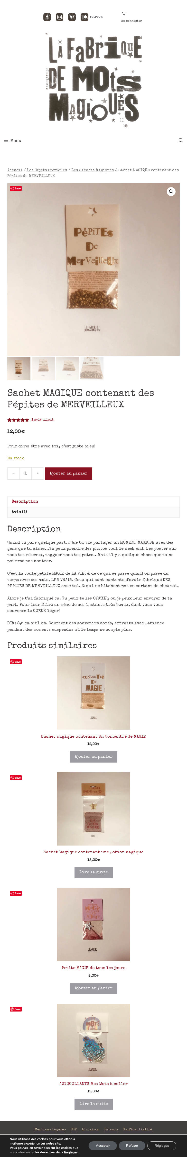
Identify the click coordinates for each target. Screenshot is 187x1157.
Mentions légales (50, 1129)
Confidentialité (137, 1129)
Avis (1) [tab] (19, 512)
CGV (74, 1129)
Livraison (90, 1129)
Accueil (14, 171)
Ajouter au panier (68, 474)
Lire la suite (93, 872)
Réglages (70, 1152)
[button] (171, 191)
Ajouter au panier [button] (93, 757)
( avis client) (43, 420)
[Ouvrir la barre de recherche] (181, 141)
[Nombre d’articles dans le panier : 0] (124, 14)
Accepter (103, 1145)
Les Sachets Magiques (93, 171)
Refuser (132, 1145)
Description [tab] (25, 502)
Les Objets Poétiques (47, 171)
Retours (111, 1129)
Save (18, 188)
